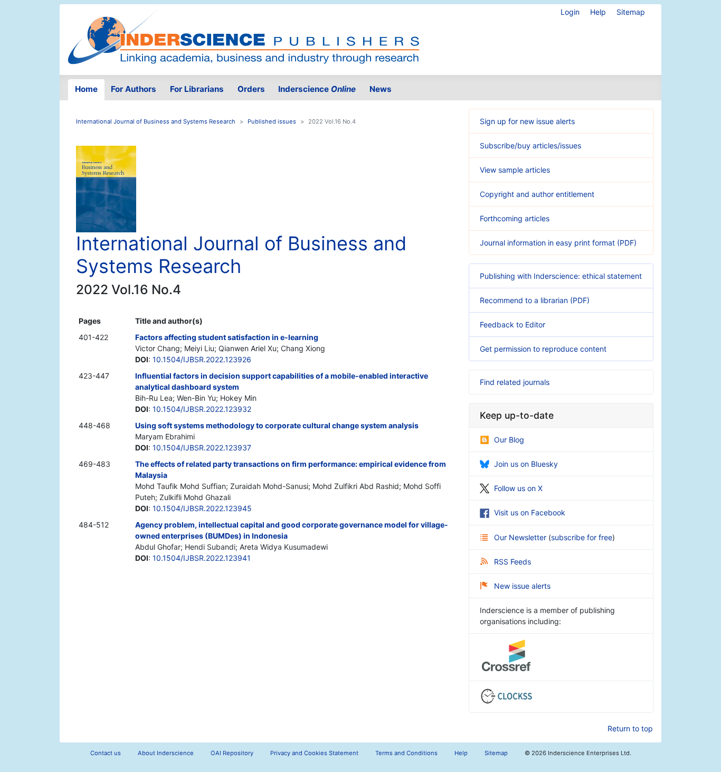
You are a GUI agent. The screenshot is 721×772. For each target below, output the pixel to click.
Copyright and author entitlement (537, 194)
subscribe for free (581, 537)
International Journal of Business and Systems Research (155, 121)
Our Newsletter (521, 537)
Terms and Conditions (406, 753)
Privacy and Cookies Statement (314, 753)
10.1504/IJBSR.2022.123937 (202, 447)
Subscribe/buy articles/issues (530, 145)
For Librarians (197, 89)
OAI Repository (232, 753)
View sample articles (515, 169)
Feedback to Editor (512, 324)
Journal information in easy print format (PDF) (558, 242)
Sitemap (630, 11)
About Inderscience (166, 753)
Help (598, 11)
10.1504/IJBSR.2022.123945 (202, 508)
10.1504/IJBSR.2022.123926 (202, 359)
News (380, 89)
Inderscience (317, 89)
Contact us (105, 753)
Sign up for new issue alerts (527, 121)
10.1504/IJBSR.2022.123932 (202, 408)
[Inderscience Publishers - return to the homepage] (243, 35)
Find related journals (514, 382)
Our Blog (509, 439)
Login (570, 11)
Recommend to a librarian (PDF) (535, 300)
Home (86, 89)
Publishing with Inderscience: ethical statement (561, 275)
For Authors (133, 89)
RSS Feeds (512, 561)
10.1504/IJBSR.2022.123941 (202, 557)
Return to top (630, 728)
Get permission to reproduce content (543, 348)
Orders (251, 89)
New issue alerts (522, 585)
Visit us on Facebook (529, 512)
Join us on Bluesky (526, 463)
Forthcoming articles (514, 218)
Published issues (272, 121)
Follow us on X (518, 488)
